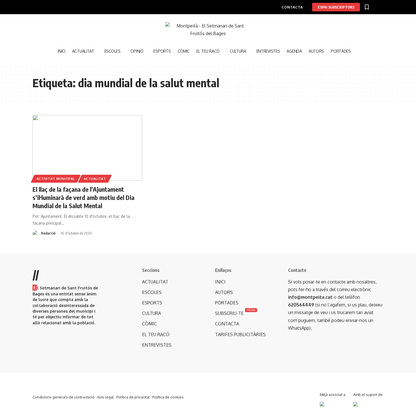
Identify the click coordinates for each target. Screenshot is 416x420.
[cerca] (358, 51)
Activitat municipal (56, 178)
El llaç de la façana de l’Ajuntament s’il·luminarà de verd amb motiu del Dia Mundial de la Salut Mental (83, 197)
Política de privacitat (133, 397)
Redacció (48, 233)
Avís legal (105, 397)
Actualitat (95, 178)
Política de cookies (168, 397)
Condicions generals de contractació (64, 397)
